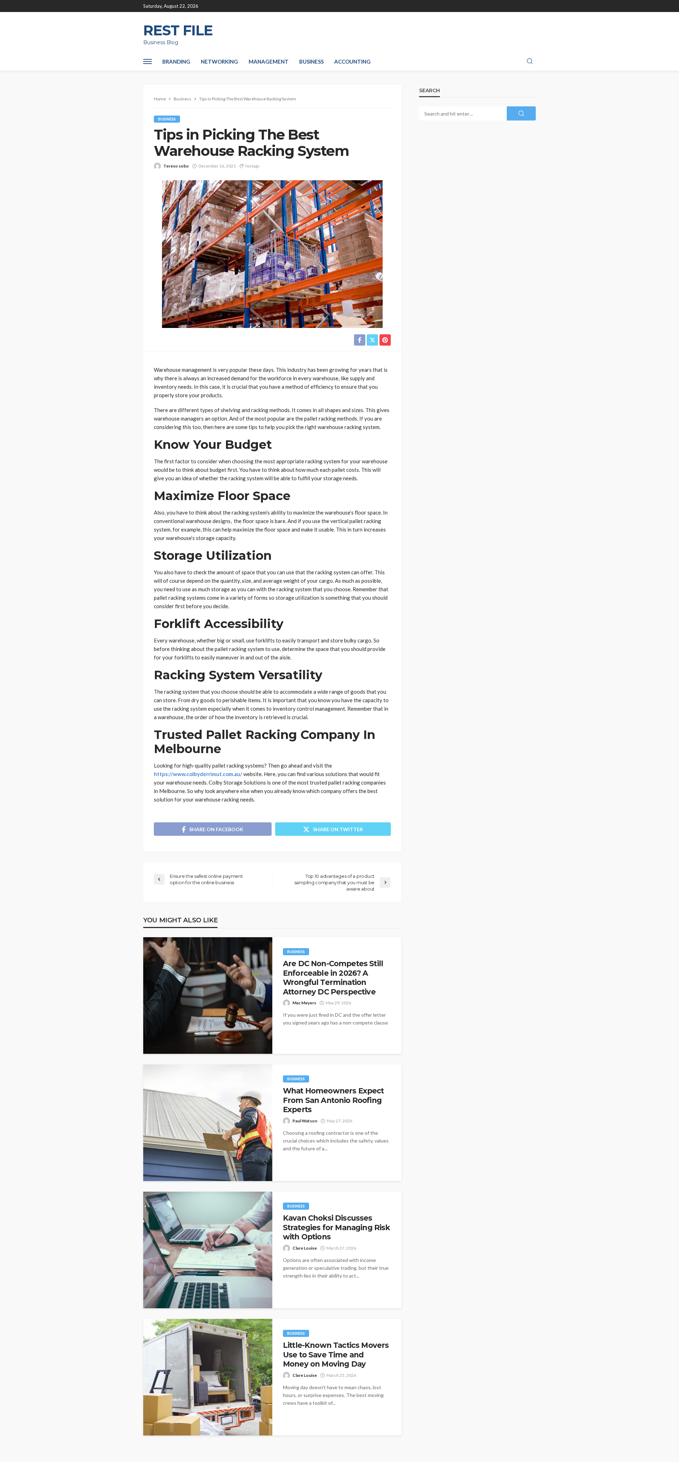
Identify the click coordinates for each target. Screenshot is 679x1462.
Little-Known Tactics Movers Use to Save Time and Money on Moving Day (336, 1354)
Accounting (352, 61)
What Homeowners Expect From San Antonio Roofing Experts (333, 1100)
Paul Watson (304, 1120)
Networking (219, 61)
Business (311, 61)
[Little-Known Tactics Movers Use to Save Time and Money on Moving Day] (207, 1377)
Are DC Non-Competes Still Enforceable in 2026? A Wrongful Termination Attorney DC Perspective (333, 977)
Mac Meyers (304, 1002)
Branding (176, 61)
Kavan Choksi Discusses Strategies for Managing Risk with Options (336, 1227)
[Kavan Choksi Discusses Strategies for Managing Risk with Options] (207, 1250)
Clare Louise (304, 1248)
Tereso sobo (176, 166)
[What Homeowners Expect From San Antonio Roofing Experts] (207, 1122)
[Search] (530, 61)
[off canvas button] (147, 61)
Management (269, 61)
